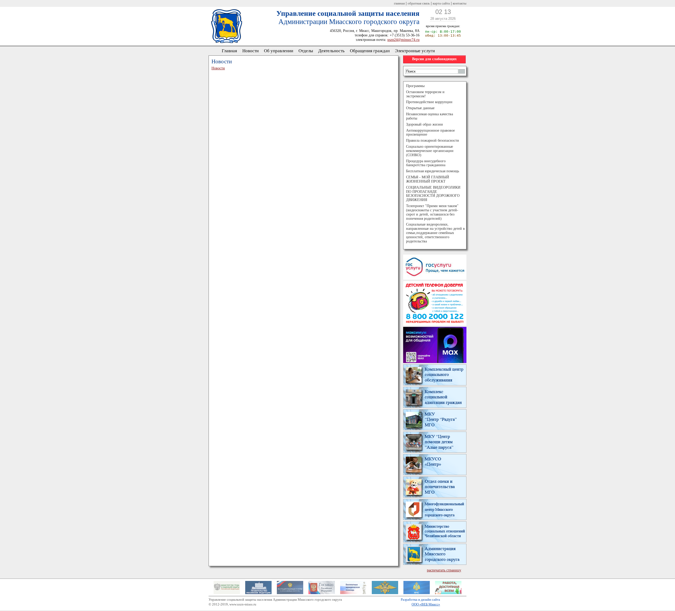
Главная (229, 50)
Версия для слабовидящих (434, 59)
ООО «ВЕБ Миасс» (426, 604)
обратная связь (419, 3)
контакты (459, 3)
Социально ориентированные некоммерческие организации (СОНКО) (430, 151)
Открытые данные (420, 108)
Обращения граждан (370, 50)
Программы (415, 86)
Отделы (305, 50)
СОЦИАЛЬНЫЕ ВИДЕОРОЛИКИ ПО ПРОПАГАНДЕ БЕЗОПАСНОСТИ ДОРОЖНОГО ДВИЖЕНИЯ (433, 193)
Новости (250, 50)
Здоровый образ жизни (424, 124)
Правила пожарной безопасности (432, 140)
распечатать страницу (444, 570)
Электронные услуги (415, 50)
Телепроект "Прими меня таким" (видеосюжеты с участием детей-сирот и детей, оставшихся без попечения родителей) (432, 212)
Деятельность (331, 50)
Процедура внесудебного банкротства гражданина (426, 163)
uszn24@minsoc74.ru (403, 39)
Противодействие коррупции (429, 102)
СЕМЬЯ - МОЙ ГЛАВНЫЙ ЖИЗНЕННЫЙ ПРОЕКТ (427, 179)
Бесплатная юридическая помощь (432, 171)
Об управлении (278, 50)
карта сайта (441, 3)
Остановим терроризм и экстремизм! (425, 94)
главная (399, 3)
